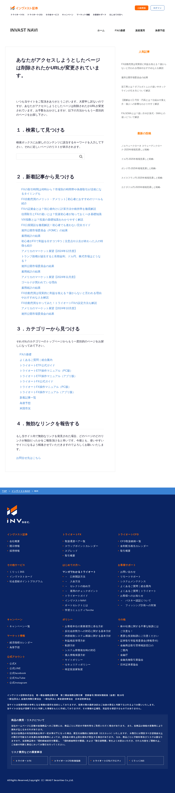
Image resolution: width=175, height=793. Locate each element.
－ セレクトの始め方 (78, 586)
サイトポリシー (74, 659)
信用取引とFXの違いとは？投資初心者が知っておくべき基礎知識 (61, 214)
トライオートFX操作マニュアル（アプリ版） (47, 392)
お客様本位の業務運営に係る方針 (84, 626)
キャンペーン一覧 (20, 626)
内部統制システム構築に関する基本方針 (88, 635)
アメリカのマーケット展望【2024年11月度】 (49, 277)
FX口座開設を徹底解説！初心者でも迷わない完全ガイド (56, 225)
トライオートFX (17, 14)
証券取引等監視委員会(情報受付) (139, 640)
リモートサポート (130, 576)
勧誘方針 (70, 645)
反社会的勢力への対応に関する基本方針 (88, 631)
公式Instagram (18, 682)
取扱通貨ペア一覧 (75, 541)
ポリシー (68, 619)
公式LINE (15, 668)
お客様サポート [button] (99, 14)
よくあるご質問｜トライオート (138, 591)
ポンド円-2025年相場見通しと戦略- (138, 168)
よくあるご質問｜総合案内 (36, 359)
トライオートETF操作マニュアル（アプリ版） (48, 376)
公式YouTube (17, 677)
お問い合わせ (128, 571)
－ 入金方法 (72, 581)
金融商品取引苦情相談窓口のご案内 (137, 648)
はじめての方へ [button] (116, 14)
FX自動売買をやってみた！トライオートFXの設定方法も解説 (59, 303)
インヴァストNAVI (21, 490)
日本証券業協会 (129, 664)
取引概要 (70, 555)
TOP (4, 490)
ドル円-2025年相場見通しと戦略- (137, 159)
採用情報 (15, 550)
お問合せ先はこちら (28, 457)
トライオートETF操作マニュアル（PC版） (46, 370)
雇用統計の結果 (31, 235)
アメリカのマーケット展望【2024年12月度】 (49, 251)
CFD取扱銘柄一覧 (130, 541)
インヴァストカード (21, 576)
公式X (13, 663)
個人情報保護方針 (75, 655)
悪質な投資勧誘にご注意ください (139, 635)
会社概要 (15, 541)
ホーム (101, 30)
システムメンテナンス (133, 581)
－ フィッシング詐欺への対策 (138, 605)
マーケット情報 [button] (83, 14)
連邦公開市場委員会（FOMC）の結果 (44, 230)
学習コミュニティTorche (79, 610)
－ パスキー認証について (135, 600)
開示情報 (15, 546)
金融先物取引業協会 (131, 659)
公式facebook (18, 673)
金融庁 (124, 655)
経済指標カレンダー (21, 642)
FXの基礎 (120, 30)
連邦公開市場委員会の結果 (37, 266)
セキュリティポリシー (78, 664)
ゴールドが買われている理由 (39, 282)
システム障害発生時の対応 (80, 650)
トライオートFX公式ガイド (36, 381)
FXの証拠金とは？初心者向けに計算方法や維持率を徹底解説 (58, 208)
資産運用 (140, 30)
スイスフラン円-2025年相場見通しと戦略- (142, 177)
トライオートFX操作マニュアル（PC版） (45, 386)
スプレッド (71, 550)
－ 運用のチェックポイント (81, 591)
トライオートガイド (76, 595)
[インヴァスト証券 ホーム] (24, 8)
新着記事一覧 (28, 397)
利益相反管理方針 (75, 640)
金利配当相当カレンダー (134, 546)
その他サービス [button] (52, 14)
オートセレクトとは (76, 605)
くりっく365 (17, 571)
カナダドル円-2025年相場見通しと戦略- (141, 187)
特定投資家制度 (74, 669)
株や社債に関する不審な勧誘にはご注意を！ (139, 628)
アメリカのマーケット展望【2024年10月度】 (49, 308)
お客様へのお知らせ (131, 595)
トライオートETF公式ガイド (37, 365)
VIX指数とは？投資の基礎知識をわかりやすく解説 (52, 219)
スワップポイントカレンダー (81, 546)
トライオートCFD (35, 14)
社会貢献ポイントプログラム (26, 581)
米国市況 (25, 408)
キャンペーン (67, 14)
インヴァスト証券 (17, 534)
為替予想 (160, 30)
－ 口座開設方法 (75, 576)
